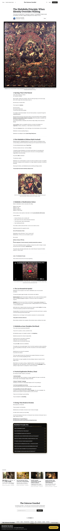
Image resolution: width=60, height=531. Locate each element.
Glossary (32, 521)
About (22, 521)
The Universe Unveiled (30, 2)
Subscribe (55, 2)
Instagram (39, 521)
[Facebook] (29, 517)
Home (3, 2)
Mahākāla (20, 128)
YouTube (47, 521)
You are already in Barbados (39, 302)
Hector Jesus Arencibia (20, 17)
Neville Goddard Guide (10, 2)
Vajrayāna (23, 141)
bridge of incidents (20, 298)
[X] (27, 517)
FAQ (35, 521)
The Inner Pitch (16, 311)
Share (45, 18)
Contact (18, 521)
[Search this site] (47, 2)
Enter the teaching (53, 527)
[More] (15, 2)
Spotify (43, 521)
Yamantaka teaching (16, 114)
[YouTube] (30, 517)
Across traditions (16, 124)
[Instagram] (32, 517)
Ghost (57, 522)
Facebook (32, 523)
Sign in (50, 2)
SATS (14, 307)
